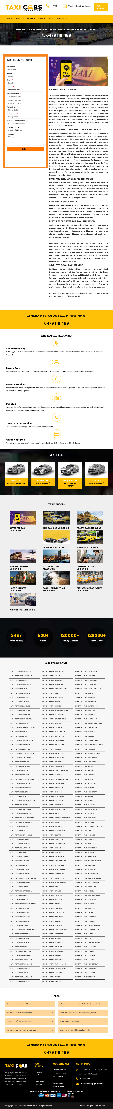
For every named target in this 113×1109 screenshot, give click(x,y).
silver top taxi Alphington (21, 676)
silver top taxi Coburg (84, 736)
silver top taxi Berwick (51, 702)
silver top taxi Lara (83, 844)
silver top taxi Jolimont (52, 826)
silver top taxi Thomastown (54, 968)
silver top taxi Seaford (19, 938)
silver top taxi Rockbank (52, 921)
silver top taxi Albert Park (86, 672)
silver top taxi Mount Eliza (53, 878)
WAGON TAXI (40, 1081)
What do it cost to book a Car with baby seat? (78, 1013)
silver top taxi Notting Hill (21, 891)
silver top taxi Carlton (19, 723)
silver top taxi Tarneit (84, 960)
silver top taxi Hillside (84, 813)
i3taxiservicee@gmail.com (79, 6)
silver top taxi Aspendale (85, 684)
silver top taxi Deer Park (20, 749)
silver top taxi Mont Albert (53, 869)
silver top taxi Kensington (53, 831)
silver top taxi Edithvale (20, 766)
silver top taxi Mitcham (19, 869)
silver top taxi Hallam (84, 801)
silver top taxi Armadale (52, 680)
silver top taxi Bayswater (53, 697)
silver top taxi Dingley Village (87, 753)
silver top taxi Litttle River (86, 848)
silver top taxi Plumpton (85, 904)
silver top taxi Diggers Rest (54, 753)
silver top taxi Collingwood (21, 740)
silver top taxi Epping (84, 770)
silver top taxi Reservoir (20, 917)
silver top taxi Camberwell (21, 719)
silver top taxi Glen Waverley (54, 796)
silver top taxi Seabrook (85, 934)
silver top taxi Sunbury (52, 955)
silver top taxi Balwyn (84, 693)
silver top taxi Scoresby (52, 934)
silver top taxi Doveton (52, 762)
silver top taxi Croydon (20, 745)
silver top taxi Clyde (18, 736)
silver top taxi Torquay (52, 973)
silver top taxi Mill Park (85, 865)
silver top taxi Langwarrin (53, 844)
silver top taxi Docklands (20, 758)
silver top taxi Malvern (19, 861)
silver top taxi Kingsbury (20, 839)
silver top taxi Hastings (85, 805)
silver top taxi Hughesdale (86, 818)
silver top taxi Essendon (20, 775)
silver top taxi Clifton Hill (53, 736)
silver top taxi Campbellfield (54, 719)
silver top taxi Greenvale (52, 801)
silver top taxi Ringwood (85, 917)
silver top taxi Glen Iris (19, 796)
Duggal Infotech (98, 1106)
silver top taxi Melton (19, 865)
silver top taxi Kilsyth (51, 835)
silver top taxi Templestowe (86, 964)
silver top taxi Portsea (52, 908)
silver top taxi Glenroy (84, 796)
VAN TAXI (39, 1085)
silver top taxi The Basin (20, 968)
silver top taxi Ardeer (19, 680)
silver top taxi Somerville (53, 942)
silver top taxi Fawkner (85, 775)
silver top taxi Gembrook (20, 792)
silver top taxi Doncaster (53, 758)
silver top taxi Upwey (51, 977)
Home (10, 19)
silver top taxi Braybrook (86, 706)
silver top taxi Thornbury (86, 968)
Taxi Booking (100, 7)
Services (41, 19)
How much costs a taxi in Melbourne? (21, 1004)
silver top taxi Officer (84, 891)
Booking (31, 19)
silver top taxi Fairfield (52, 775)
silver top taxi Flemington (21, 783)
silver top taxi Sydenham (52, 960)
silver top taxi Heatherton (53, 809)
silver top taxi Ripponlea (20, 921)
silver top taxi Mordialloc (53, 874)
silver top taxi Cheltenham (53, 732)
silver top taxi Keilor (18, 831)
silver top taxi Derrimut (85, 749)
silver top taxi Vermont (85, 977)
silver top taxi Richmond (52, 917)
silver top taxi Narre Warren (87, 882)
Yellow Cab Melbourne (89, 528)
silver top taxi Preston (19, 912)
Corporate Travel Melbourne (87, 567)
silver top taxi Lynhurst (20, 857)
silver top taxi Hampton (20, 805)
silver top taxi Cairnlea (85, 715)
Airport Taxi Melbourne (22, 609)
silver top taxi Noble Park (85, 887)
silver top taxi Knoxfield (85, 839)
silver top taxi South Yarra (21, 947)
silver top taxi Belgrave (85, 697)
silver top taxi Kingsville (52, 839)
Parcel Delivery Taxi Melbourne (54, 589)
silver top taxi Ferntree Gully (22, 779)
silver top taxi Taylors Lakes (54, 964)
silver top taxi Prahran (85, 908)
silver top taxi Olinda (18, 895)
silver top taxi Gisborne (52, 792)
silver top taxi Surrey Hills (21, 960)
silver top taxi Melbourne (52, 715)
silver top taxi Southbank (53, 947)
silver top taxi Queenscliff (53, 912)
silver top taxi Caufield (52, 727)
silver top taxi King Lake (85, 835)
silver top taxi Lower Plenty (53, 852)
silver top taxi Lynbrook (85, 852)
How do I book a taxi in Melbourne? (20, 1013)
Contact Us (62, 19)
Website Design (86, 1106)
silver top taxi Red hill (84, 912)
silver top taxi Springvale (20, 951)
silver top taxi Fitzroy (84, 779)
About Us (20, 19)
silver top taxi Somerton (20, 942)
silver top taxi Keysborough (21, 835)
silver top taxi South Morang (87, 942)
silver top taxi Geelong (84, 788)
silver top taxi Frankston (20, 788)
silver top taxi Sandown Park (54, 930)
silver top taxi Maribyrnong (54, 861)
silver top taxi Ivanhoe (51, 822)
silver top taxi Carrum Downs (22, 727)
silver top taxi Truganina (85, 973)
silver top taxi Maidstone (85, 857)
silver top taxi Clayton (85, 732)
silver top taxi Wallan (51, 981)
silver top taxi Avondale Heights (56, 689)
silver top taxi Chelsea (19, 732)
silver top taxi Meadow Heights (88, 861)
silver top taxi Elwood (19, 770)
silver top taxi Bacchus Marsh (88, 689)
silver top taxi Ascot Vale (86, 680)
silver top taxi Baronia (19, 697)
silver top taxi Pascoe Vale (86, 899)
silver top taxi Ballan (51, 693)
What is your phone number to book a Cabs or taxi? (80, 1004)
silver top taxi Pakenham (52, 895)
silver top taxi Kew (83, 831)
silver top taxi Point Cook (21, 908)
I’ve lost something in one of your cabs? (22, 1030)
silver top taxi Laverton (20, 848)
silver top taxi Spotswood (86, 947)
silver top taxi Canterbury (86, 719)
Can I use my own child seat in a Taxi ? (75, 1030)
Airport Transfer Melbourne (19, 567)
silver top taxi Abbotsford (21, 672)
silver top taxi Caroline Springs (88, 723)
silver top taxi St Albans (52, 951)
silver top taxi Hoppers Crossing (56, 818)
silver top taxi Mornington (86, 874)
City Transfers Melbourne (51, 567)
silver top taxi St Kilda (84, 951)
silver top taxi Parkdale (19, 899)
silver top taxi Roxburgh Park (87, 925)
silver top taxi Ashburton (20, 684)
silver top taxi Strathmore (21, 955)
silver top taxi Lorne (18, 852)
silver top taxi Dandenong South (89, 745)
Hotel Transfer (58, 1087)
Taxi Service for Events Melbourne (89, 589)
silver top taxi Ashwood (52, 684)
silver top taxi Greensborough (22, 801)
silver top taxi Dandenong (53, 745)
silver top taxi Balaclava (20, 693)
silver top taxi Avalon (19, 689)
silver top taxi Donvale (19, 762)
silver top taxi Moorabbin (20, 874)
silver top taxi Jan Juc (19, 826)
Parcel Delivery (58, 1080)
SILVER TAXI (39, 1078)
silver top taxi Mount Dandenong (24, 878)
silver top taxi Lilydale (51, 848)
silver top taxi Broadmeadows (55, 710)
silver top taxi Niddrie (51, 887)
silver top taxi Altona (51, 676)
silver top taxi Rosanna (85, 921)
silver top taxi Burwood (20, 715)
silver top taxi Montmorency (87, 869)
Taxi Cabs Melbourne (30, 1106)
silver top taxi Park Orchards (87, 895)
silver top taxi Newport (19, 887)
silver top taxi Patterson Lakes (23, 904)
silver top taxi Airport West (54, 672)
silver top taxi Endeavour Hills (55, 770)
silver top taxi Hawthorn (20, 809)
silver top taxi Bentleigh (20, 702)
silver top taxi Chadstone (86, 727)
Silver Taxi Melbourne (55, 547)
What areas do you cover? (70, 1021)
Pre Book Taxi (58, 1083)
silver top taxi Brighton (20, 710)
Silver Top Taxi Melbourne (17, 529)
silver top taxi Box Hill (51, 706)
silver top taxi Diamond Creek (22, 753)
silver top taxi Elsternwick (53, 766)
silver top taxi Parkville (52, 899)
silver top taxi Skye (83, 938)
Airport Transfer (59, 1069)
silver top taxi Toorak (19, 973)
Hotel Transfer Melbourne (18, 589)
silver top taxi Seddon (51, 938)
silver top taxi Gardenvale (53, 788)
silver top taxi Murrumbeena (54, 882)
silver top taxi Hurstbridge (21, 822)
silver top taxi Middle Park (53, 865)
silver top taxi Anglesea (85, 676)
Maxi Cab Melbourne (87, 547)
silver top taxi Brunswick (86, 710)
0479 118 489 (55, 6)
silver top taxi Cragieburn (53, 740)
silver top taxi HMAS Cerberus (22, 818)
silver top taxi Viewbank (20, 981)
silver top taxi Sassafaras (21, 934)
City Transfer (58, 1076)
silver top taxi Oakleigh (52, 891)
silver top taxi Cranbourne (86, 740)
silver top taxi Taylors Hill (21, 964)
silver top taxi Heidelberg (20, 813)
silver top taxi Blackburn (85, 702)
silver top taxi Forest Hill (85, 783)
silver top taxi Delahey (51, 749)
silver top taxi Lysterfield (53, 857)
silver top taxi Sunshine (85, 955)
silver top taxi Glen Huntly (86, 792)
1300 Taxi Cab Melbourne (56, 528)
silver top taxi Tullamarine (21, 977)
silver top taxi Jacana (84, 822)
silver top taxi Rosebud (19, 925)
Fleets (50, 19)
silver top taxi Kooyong (20, 844)
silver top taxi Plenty (51, 904)
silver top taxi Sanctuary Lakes (23, 930)
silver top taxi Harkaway (52, 805)
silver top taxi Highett (51, 813)
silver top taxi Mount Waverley (88, 878)
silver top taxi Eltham (84, 766)
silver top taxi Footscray (53, 783)
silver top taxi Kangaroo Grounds (89, 826)
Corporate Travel (59, 1073)
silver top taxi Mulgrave (20, 882)
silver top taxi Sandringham (87, 930)
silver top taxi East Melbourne (87, 762)
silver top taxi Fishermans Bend (55, 779)
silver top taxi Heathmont (86, 809)
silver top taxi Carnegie (52, 723)
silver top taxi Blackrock (20, 706)
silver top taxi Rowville (52, 925)
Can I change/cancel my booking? (20, 1021)
